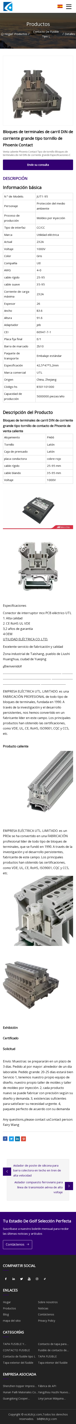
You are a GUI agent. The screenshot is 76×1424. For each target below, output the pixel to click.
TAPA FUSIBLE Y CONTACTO (13, 1344)
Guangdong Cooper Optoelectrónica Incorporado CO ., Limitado (20, 1399)
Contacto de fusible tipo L (46, 34)
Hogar (8, 34)
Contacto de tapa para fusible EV (52, 1344)
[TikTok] (45, 1279)
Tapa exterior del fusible (18, 1362)
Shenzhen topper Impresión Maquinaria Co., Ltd (20, 1386)
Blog (6, 1314)
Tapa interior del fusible (53, 1362)
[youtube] (29, 1279)
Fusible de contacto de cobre (52, 1350)
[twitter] (21, 1279)
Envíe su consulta (38, 165)
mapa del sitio (12, 1320)
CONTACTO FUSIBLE (16, 1350)
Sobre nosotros (48, 1302)
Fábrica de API (47, 1386)
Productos (20, 34)
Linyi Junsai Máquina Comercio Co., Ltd (51, 1399)
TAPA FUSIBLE (47, 1356)
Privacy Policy (46, 1320)
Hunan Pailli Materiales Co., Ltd (20, 1392)
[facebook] (6, 1279)
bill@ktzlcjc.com (47, 1419)
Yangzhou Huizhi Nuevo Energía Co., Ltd (53, 1392)
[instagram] (37, 1279)
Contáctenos (15, 1244)
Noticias (43, 1308)
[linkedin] (14, 1279)
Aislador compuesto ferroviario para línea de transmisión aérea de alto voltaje (38, 1187)
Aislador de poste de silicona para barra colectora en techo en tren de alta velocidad (37, 1170)
